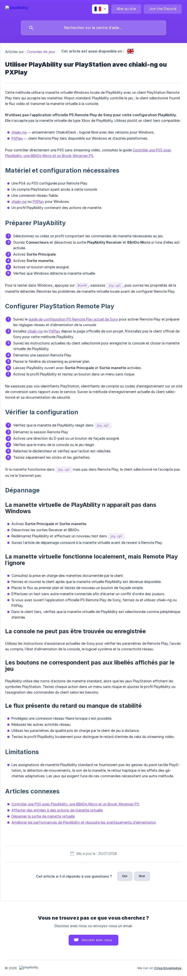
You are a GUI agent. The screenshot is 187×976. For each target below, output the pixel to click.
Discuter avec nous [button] (97, 940)
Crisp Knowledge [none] (167, 968)
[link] (130, 51)
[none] (16, 8)
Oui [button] (124, 876)
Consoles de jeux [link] (41, 52)
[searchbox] (93, 27)
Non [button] (142, 876)
